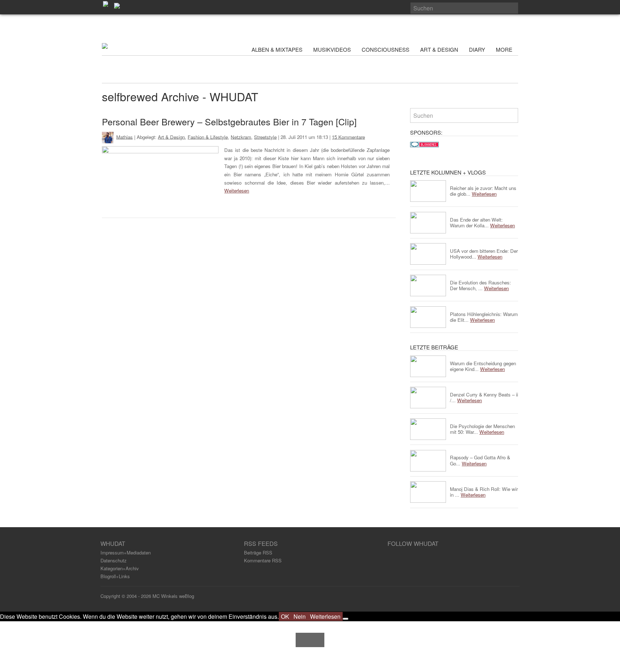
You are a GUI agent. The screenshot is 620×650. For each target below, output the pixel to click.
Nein (299, 616)
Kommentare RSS (263, 560)
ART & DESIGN (439, 49)
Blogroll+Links (115, 576)
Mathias (124, 136)
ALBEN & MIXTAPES (277, 49)
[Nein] (345, 619)
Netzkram (241, 136)
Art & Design (171, 136)
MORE (505, 49)
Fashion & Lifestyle (208, 136)
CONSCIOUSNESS (385, 49)
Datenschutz (113, 560)
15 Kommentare (348, 136)
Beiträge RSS (258, 552)
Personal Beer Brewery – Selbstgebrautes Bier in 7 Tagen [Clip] (229, 121)
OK (285, 616)
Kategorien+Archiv (119, 568)
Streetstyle (265, 136)
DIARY (477, 49)
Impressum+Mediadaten (125, 552)
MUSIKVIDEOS (332, 49)
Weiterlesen (236, 190)
